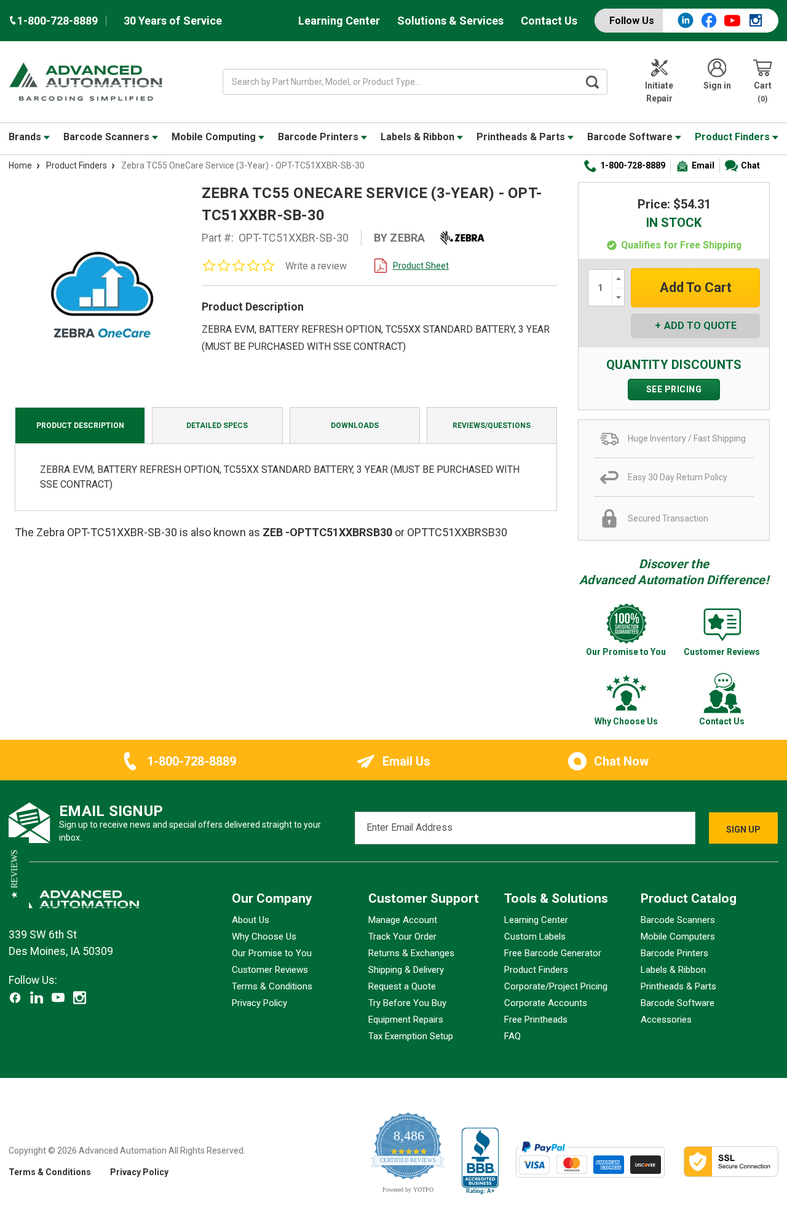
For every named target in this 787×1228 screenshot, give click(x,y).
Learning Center (339, 20)
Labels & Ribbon (419, 137)
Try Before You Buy (407, 1002)
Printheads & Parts (522, 137)
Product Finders (733, 137)
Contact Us (549, 20)
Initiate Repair (659, 92)
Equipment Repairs (405, 1019)
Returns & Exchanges (411, 953)
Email (703, 165)
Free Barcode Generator (552, 953)
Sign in (717, 85)
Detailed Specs (217, 425)
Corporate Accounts (545, 1002)
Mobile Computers (678, 936)
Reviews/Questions (492, 425)
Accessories (666, 1019)
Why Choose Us (264, 936)
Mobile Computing (215, 137)
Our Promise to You (272, 953)
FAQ (512, 1036)
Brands (26, 137)
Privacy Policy (259, 1002)
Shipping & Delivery (406, 969)
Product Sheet (421, 266)
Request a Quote (402, 986)
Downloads (355, 425)
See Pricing (674, 389)
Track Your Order (402, 936)
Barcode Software (631, 137)
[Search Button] (593, 81)
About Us (250, 919)
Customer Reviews (270, 969)
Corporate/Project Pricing (555, 986)
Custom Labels (535, 936)
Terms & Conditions (272, 986)
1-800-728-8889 (632, 165)
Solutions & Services (450, 20)
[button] (14, 874)
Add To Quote (700, 325)
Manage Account (402, 919)
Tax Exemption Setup (410, 1036)
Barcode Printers (319, 137)
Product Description (80, 425)
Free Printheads (536, 1019)
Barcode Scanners (107, 137)
